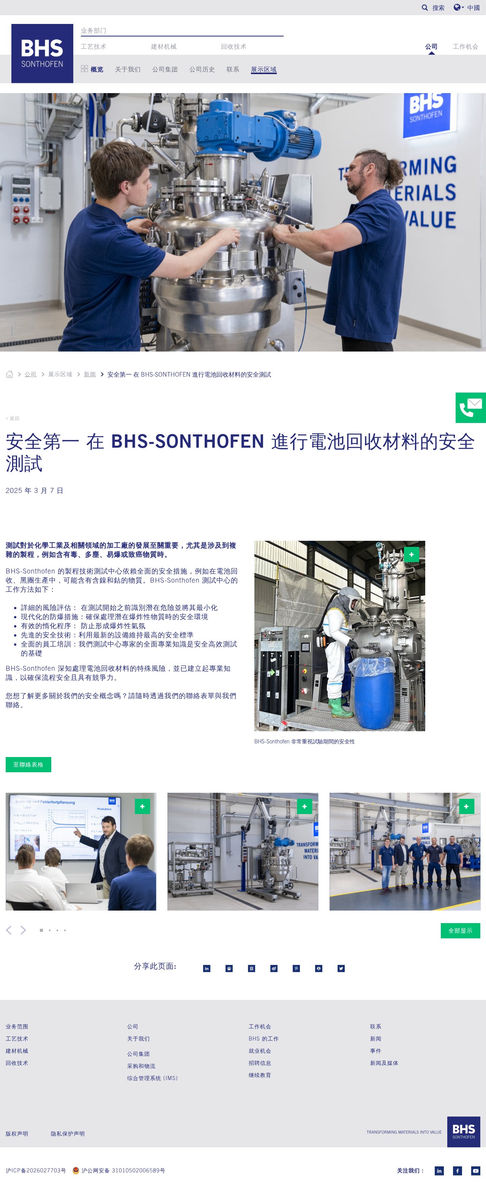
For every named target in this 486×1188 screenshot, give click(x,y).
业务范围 (17, 1026)
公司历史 (202, 69)
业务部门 (94, 30)
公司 (431, 46)
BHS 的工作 (264, 1039)
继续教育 (260, 1075)
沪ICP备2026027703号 (36, 1170)
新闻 (90, 374)
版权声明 (17, 1134)
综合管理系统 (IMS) (152, 1078)
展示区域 (264, 69)
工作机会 (466, 46)
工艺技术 (94, 46)
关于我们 (128, 69)
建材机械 (164, 46)
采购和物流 (141, 1066)
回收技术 (234, 46)
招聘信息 (260, 1063)
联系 (233, 69)
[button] (41, 930)
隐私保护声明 (68, 1134)
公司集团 (165, 69)
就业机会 (260, 1051)
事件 (376, 1050)
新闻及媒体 (384, 1063)
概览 (97, 69)
